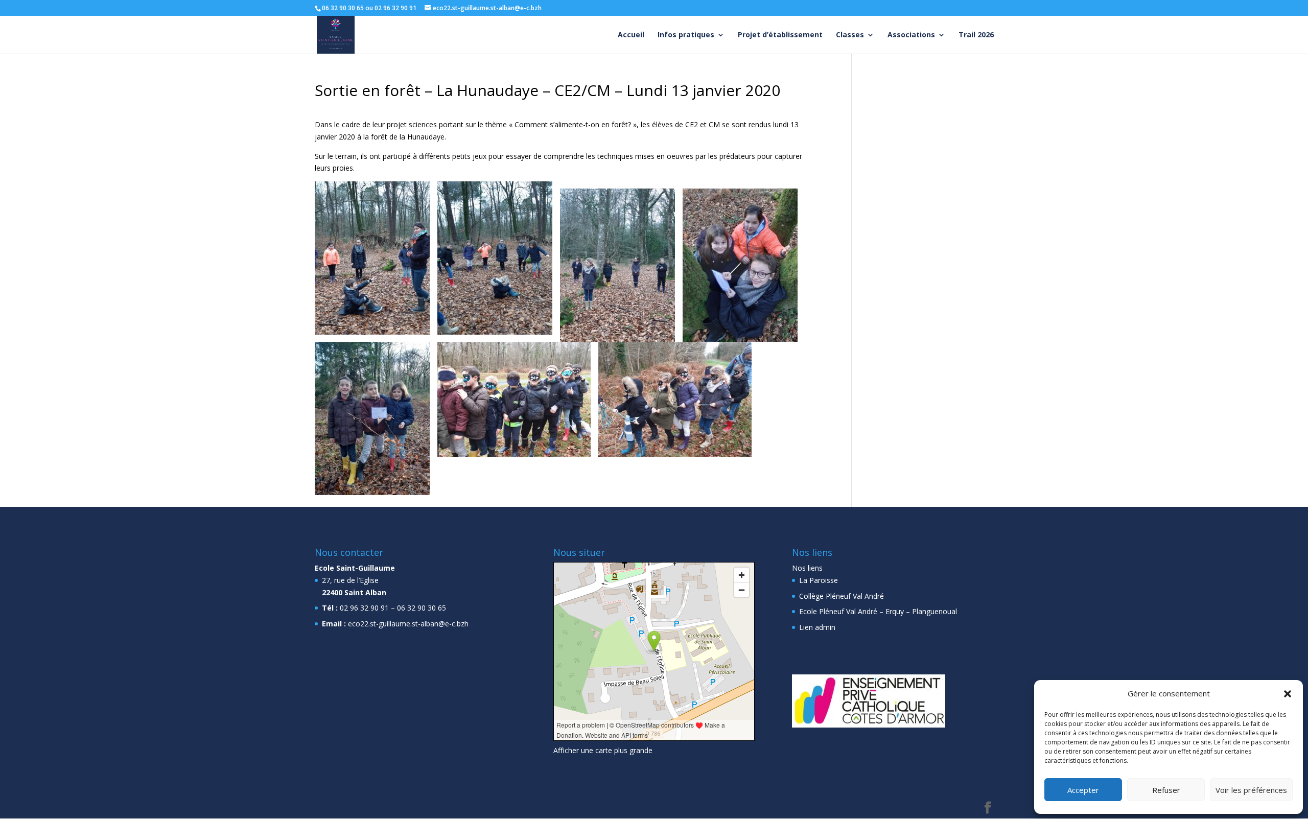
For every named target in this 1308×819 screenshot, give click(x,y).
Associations (911, 35)
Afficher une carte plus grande (602, 750)
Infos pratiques (686, 35)
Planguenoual (934, 611)
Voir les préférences (1251, 790)
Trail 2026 (976, 35)
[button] (1287, 694)
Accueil (631, 35)
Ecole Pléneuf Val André (838, 611)
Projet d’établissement (780, 35)
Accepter (1083, 790)
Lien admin (817, 627)
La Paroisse (818, 580)
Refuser (1166, 790)
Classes (850, 35)
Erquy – (897, 611)
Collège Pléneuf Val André (841, 596)
